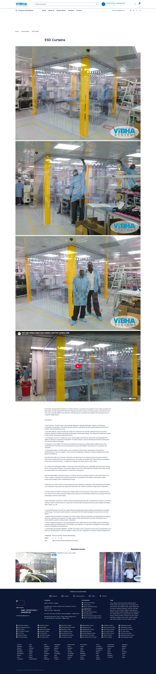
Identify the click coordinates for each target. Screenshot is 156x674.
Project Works (25, 31)
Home (17, 31)
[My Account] (135, 4)
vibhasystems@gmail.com (118, 10)
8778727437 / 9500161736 (115, 3)
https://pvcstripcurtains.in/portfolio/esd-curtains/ (65, 540)
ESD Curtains (60, 425)
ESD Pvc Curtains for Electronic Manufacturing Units (72, 500)
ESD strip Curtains (65, 510)
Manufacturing (71, 535)
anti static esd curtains (67, 431)
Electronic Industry (57, 535)
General (65, 535)
